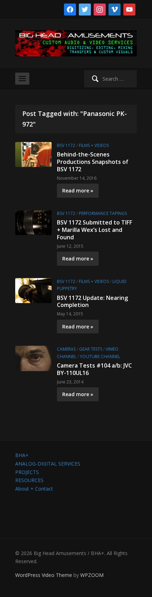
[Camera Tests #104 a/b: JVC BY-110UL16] (33, 358)
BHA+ (22, 455)
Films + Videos (94, 145)
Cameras (66, 349)
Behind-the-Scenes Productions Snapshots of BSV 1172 (92, 161)
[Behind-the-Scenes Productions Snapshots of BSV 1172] (33, 153)
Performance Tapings (103, 213)
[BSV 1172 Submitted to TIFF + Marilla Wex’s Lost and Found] (33, 222)
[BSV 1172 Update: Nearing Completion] (33, 290)
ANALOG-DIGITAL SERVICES (47, 463)
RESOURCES (29, 480)
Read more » (77, 190)
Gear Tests (90, 349)
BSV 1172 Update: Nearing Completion (92, 301)
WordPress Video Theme (43, 575)
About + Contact (34, 488)
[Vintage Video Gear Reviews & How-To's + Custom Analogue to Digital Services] (76, 42)
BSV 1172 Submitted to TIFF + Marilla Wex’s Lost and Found (94, 230)
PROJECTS (27, 472)
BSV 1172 (66, 145)
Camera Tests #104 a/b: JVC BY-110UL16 (94, 369)
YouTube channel (100, 356)
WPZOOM (92, 575)
